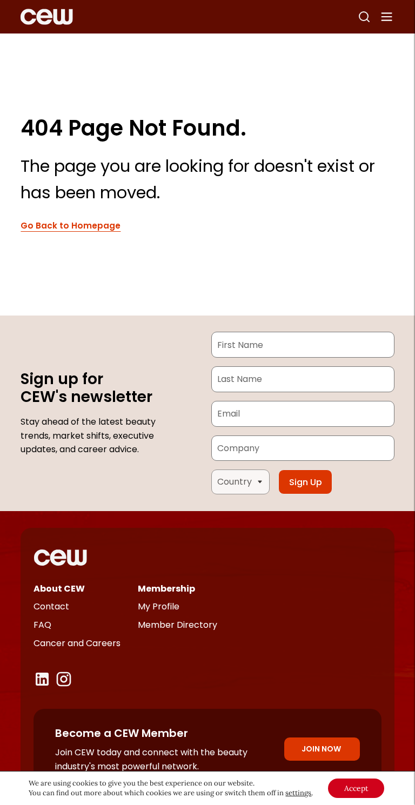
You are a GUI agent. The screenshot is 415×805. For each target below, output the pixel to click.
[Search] (364, 16)
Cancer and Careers (77, 643)
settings (298, 792)
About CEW (59, 588)
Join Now (321, 748)
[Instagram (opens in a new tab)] (63, 679)
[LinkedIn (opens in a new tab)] (42, 679)
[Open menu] (386, 16)
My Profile (158, 606)
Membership (166, 588)
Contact (51, 606)
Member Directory (177, 625)
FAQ (42, 625)
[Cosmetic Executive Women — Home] (47, 17)
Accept (356, 788)
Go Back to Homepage (71, 226)
